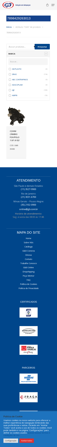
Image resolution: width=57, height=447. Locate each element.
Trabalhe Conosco (28, 263)
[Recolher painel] (46, 53)
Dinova (28, 255)
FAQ (28, 280)
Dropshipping (28, 271)
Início (9, 27)
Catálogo (28, 246)
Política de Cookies (28, 284)
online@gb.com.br (28, 209)
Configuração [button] (10, 440)
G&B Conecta (28, 250)
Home (28, 238)
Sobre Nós (28, 242)
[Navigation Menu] (53, 5)
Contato (28, 259)
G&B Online (28, 267)
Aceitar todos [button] (26, 440)
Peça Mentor (28, 275)
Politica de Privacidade (29, 288)
